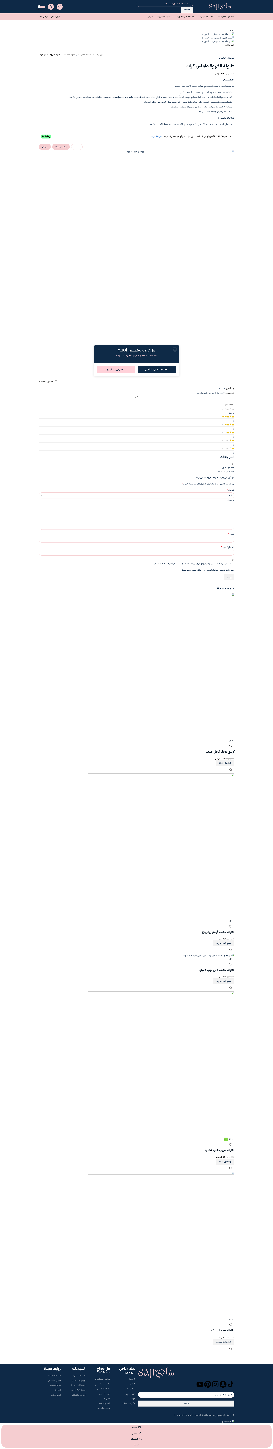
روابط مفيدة (52, 1368)
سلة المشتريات (55, 1385)
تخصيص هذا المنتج (115, 369)
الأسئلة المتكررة (79, 1375)
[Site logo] (220, 6)
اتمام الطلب (56, 1395)
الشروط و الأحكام (78, 1395)
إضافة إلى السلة (61, 146)
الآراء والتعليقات (104, 1403)
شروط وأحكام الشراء (77, 1390)
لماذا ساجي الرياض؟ (127, 1370)
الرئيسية (100, 54)
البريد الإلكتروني (104, 1393)
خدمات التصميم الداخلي (156, 369)
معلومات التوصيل (103, 1408)
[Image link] (156, 1372)
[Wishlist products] (59, 7)
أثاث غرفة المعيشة (86, 54)
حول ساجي (130, 1393)
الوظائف (130, 1398)
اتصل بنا (107, 1398)
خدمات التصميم (101, 1388)
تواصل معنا (130, 1388)
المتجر (132, 1383)
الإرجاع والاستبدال (78, 1380)
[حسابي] (50, 7)
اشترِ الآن (45, 146)
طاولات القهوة (69, 54)
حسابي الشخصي (54, 1380)
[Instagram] (215, 1384)
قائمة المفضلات (54, 1375)
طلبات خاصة (105, 1383)
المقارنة (58, 1390)
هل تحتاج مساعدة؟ (103, 1370)
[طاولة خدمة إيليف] (161, 1244)
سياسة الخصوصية (78, 1385)
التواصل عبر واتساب (102, 1378)
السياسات (78, 1368)
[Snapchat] (223, 1384)
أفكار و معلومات (128, 1403)
